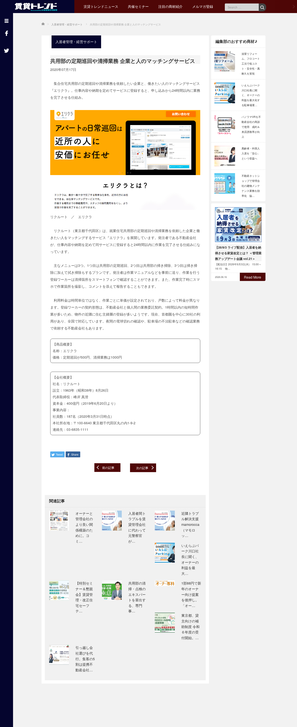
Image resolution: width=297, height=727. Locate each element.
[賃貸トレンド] (37, 6)
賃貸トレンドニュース (100, 6)
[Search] (262, 7)
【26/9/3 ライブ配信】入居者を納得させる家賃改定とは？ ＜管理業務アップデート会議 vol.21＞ (238, 253)
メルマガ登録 (202, 6)
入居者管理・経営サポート (76, 41)
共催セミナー (138, 6)
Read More (252, 277)
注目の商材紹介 (170, 6)
